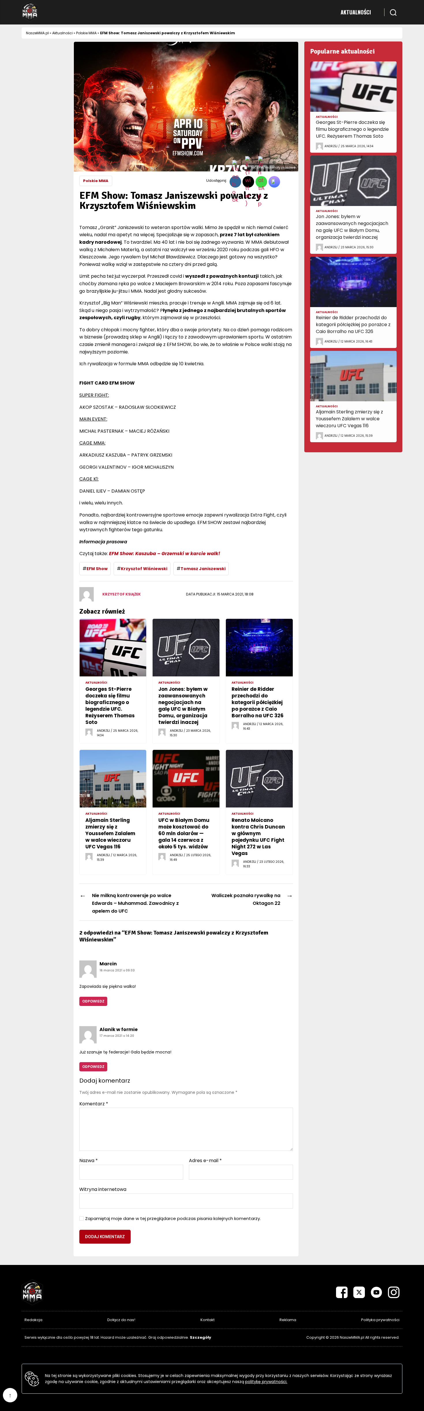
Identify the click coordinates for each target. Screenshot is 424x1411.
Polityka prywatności (380, 1320)
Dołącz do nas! (121, 1320)
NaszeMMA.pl (37, 33)
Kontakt (207, 1320)
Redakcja (33, 1320)
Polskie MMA (86, 33)
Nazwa (88, 1160)
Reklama (287, 1320)
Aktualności (356, 12)
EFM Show (97, 569)
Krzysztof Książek (121, 594)
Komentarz (93, 1104)
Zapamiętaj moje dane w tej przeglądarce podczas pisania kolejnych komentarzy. (173, 1218)
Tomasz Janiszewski (203, 569)
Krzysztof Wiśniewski (144, 569)
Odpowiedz (93, 1001)
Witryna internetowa (102, 1189)
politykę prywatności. (266, 1381)
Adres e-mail (205, 1160)
